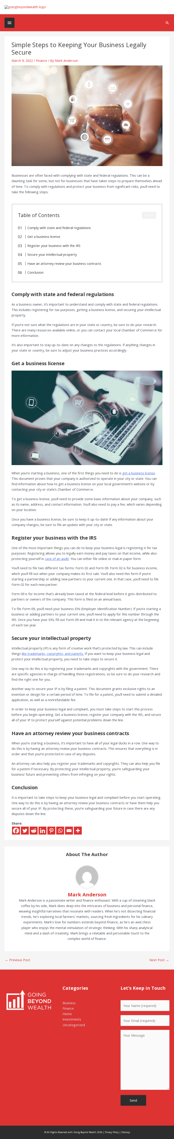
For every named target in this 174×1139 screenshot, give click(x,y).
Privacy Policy (112, 1132)
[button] (167, 23)
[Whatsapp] (60, 831)
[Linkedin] (42, 831)
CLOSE (149, 215)
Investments (72, 1019)
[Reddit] (34, 831)
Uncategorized (74, 1025)
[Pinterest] (51, 831)
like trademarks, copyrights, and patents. (53, 653)
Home (67, 1013)
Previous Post (17, 960)
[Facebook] (16, 831)
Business (69, 1003)
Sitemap (125, 1132)
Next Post (159, 960)
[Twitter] (25, 831)
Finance (41, 60)
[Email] (69, 831)
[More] (78, 831)
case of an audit (57, 558)
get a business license (138, 473)
